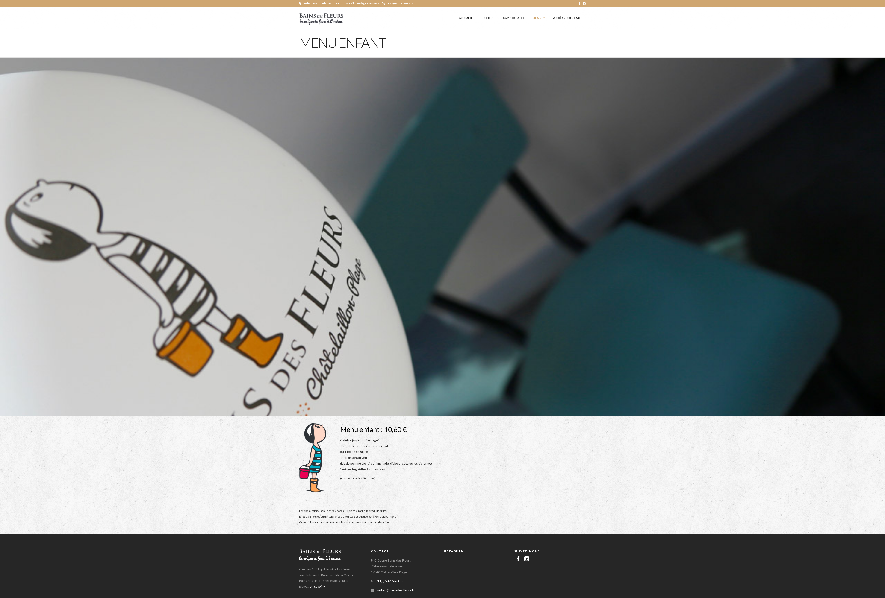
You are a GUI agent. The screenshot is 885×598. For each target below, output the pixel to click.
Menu (537, 18)
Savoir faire (514, 18)
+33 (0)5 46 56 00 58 (400, 3)
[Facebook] (518, 558)
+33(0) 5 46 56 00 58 (389, 581)
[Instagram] (584, 3)
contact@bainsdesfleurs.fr (395, 590)
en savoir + (317, 586)
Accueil (466, 18)
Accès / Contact (568, 18)
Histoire (488, 18)
